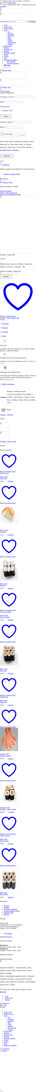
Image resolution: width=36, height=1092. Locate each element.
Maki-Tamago (4, 841)
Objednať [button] (10, 481)
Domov (2, 193)
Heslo (2, 102)
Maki (9, 37)
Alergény (7, 906)
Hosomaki (11, 35)
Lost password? (5, 106)
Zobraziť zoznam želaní (11, 174)
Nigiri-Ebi (3, 532)
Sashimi (10, 41)
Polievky (6, 48)
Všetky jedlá (7, 27)
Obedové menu (8, 28)
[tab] (8, 384)
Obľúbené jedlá (8, 913)
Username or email (7, 97)
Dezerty (6, 56)
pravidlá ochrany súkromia (9, 150)
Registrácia (7, 156)
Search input (4, 21)
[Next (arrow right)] (2, 1091)
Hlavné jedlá (8, 46)
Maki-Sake (3, 670)
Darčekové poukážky (10, 1045)
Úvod (5, 25)
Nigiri (9, 39)
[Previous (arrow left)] (1, 1091)
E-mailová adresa (7, 122)
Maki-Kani (3, 702)
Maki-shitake (4, 894)
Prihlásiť (6, 116)
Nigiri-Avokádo (5, 617)
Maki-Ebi (3, 585)
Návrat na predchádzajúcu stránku (10, 194)
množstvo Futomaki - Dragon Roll (10, 271)
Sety (9, 32)
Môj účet (6, 914)
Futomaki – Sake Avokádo (8, 441)
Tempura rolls (12, 42)
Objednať (6, 276)
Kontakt (7, 1000)
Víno (5, 58)
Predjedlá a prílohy (9, 53)
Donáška (6, 907)
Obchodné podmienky (10, 909)
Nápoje (6, 54)
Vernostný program (13, 63)
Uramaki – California (6, 415)
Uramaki (10, 44)
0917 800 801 (11, 61)
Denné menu (12, 3)
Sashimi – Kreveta (5, 756)
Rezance (6, 51)
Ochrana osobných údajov (12, 911)
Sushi (5, 30)
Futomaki (10, 34)
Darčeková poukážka (10, 60)
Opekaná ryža (8, 49)
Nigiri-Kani (3, 478)
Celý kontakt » (8, 933)
